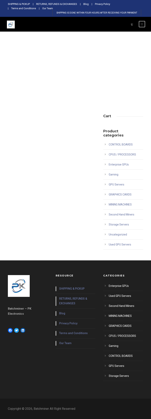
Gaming (113, 174)
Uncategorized (118, 234)
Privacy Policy (68, 323)
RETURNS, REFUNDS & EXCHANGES (73, 301)
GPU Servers (116, 184)
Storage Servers (119, 224)
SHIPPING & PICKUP (72, 288)
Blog (62, 313)
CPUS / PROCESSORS (122, 154)
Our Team (65, 343)
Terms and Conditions (73, 333)
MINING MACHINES (120, 204)
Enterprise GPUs (119, 164)
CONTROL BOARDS (121, 144)
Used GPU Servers (120, 244)
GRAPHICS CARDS (120, 194)
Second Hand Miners (121, 214)
